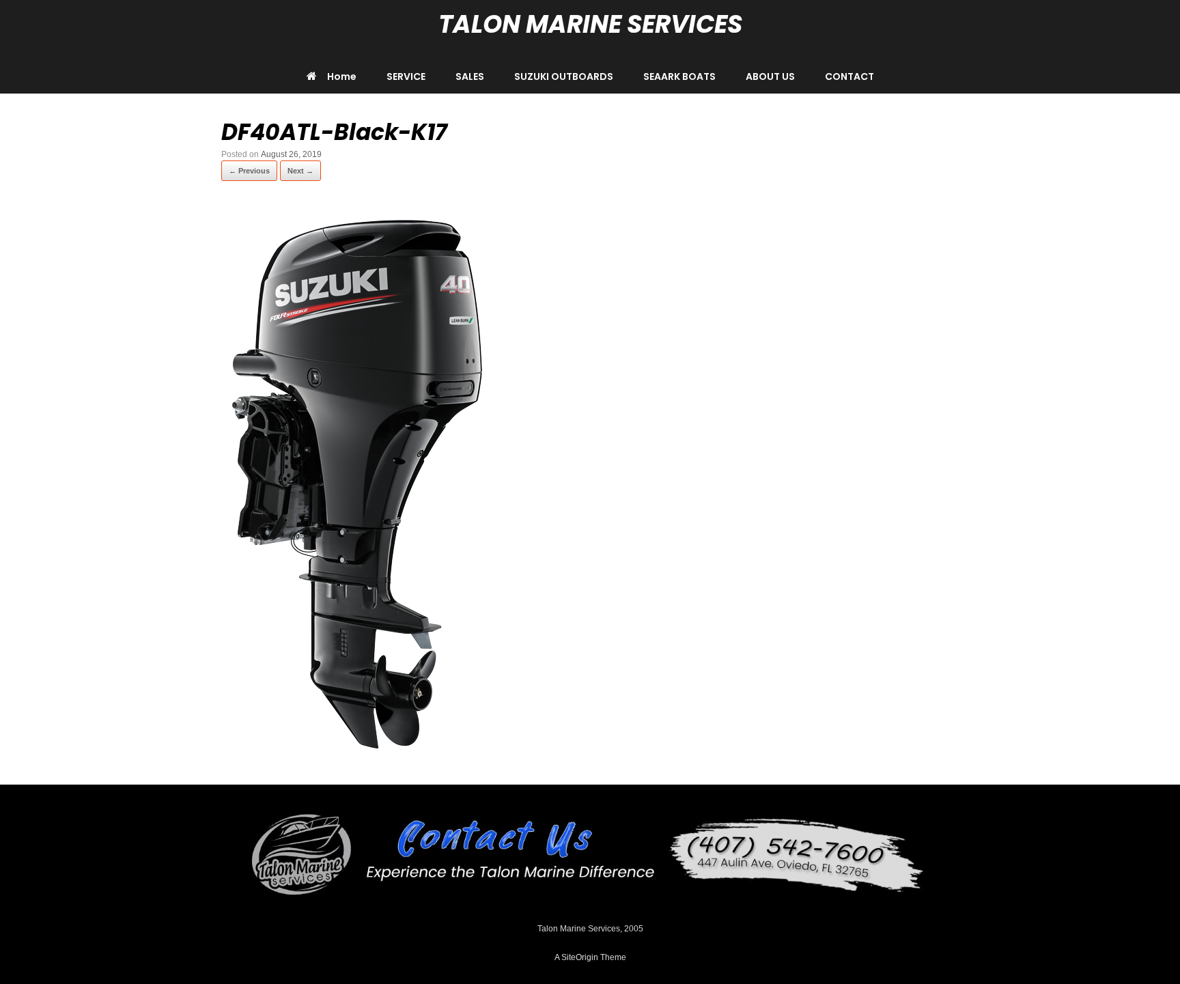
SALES (469, 76)
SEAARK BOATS (679, 76)
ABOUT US (770, 76)
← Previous (249, 171)
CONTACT (849, 76)
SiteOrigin (579, 957)
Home (341, 76)
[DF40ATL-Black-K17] (357, 750)
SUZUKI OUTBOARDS (563, 76)
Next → (300, 171)
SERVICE (406, 76)
